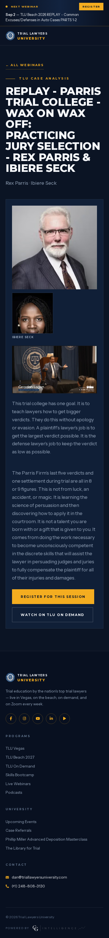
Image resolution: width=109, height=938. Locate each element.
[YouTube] (37, 718)
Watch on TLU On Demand (52, 615)
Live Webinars (18, 783)
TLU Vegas (15, 748)
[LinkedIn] (51, 718)
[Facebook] (11, 718)
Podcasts (14, 792)
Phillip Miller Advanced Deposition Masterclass (46, 839)
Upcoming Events (21, 821)
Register (91, 6)
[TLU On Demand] (64, 718)
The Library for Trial (23, 848)
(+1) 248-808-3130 (28, 886)
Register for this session (53, 597)
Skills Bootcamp (20, 775)
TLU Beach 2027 (20, 757)
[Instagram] (24, 718)
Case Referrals (18, 830)
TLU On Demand (20, 766)
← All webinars (25, 65)
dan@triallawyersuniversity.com (39, 877)
